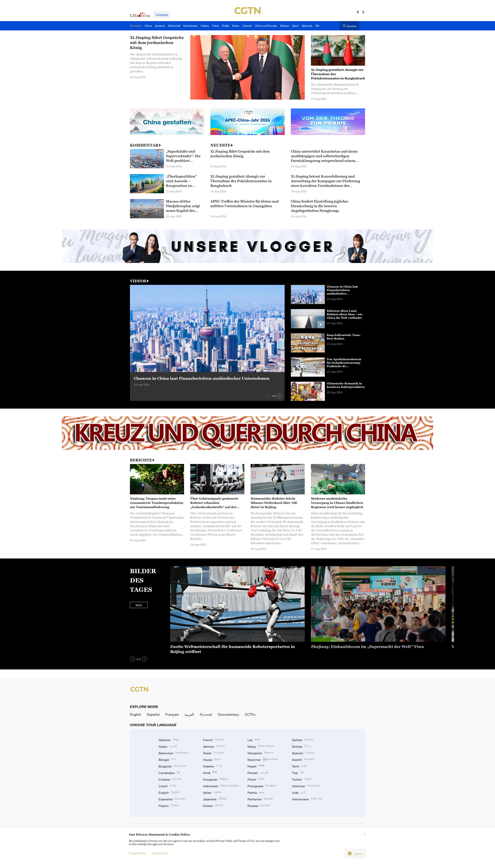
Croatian (170, 779)
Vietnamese (307, 799)
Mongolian (260, 753)
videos (138, 281)
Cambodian (169, 773)
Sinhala (301, 746)
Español (153, 714)
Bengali (167, 760)
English (135, 714)
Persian (258, 773)
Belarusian (173, 753)
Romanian (260, 799)
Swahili (303, 760)
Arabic (168, 746)
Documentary (228, 714)
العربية (189, 714)
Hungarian (215, 779)
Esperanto (172, 799)
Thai (298, 773)
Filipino (169, 806)
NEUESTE (220, 145)
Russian (259, 806)
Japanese (215, 799)
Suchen (352, 26)
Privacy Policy (137, 853)
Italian (212, 793)
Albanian (169, 740)
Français (172, 714)
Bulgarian (172, 766)
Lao (254, 740)
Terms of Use (160, 853)
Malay (261, 746)
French (213, 740)
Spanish (303, 753)
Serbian (302, 740)
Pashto (256, 793)
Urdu (298, 793)
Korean (213, 806)
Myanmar (263, 760)
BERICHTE (141, 460)
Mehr (139, 605)
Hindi (210, 773)
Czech (167, 786)
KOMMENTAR (144, 145)
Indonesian (221, 786)
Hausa (212, 760)
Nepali (256, 766)
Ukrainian (306, 786)
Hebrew (213, 766)
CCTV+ (250, 714)
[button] (268, 396)
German (214, 746)
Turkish (302, 779)
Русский (206, 714)
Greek (213, 753)
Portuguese (262, 786)
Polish (256, 779)
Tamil (299, 766)
